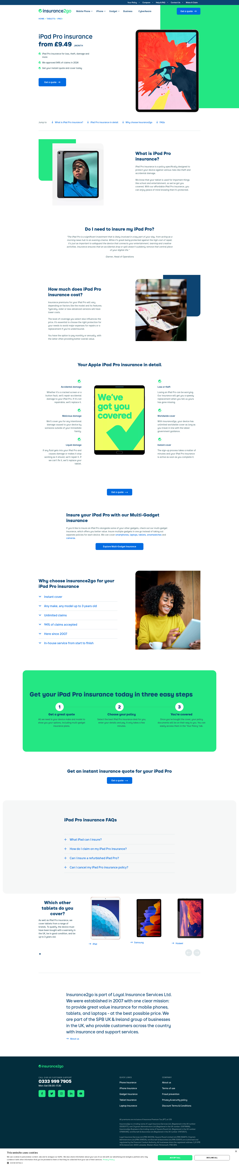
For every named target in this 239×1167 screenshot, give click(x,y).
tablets (142, 534)
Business (127, 11)
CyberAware (144, 11)
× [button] (236, 1151)
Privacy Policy (109, 1160)
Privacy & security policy (174, 1100)
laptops (133, 534)
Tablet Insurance (128, 1100)
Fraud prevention (170, 1094)
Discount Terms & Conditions (176, 1105)
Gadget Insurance (128, 1094)
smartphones (122, 534)
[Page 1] (40, 952)
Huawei (179, 943)
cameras (70, 538)
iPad (95, 944)
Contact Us (175, 2)
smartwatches (154, 534)
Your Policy (132, 2)
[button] (79, 1163)
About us (74, 1039)
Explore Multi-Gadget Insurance (119, 546)
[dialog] (119, 1157)
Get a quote (186, 11)
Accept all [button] (175, 1158)
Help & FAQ (160, 2)
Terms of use (168, 1088)
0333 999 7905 (55, 1081)
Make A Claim (192, 2)
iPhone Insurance (128, 1088)
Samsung (139, 942)
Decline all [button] (212, 1158)
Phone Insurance (127, 1082)
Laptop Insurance (128, 1105)
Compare (146, 2)
